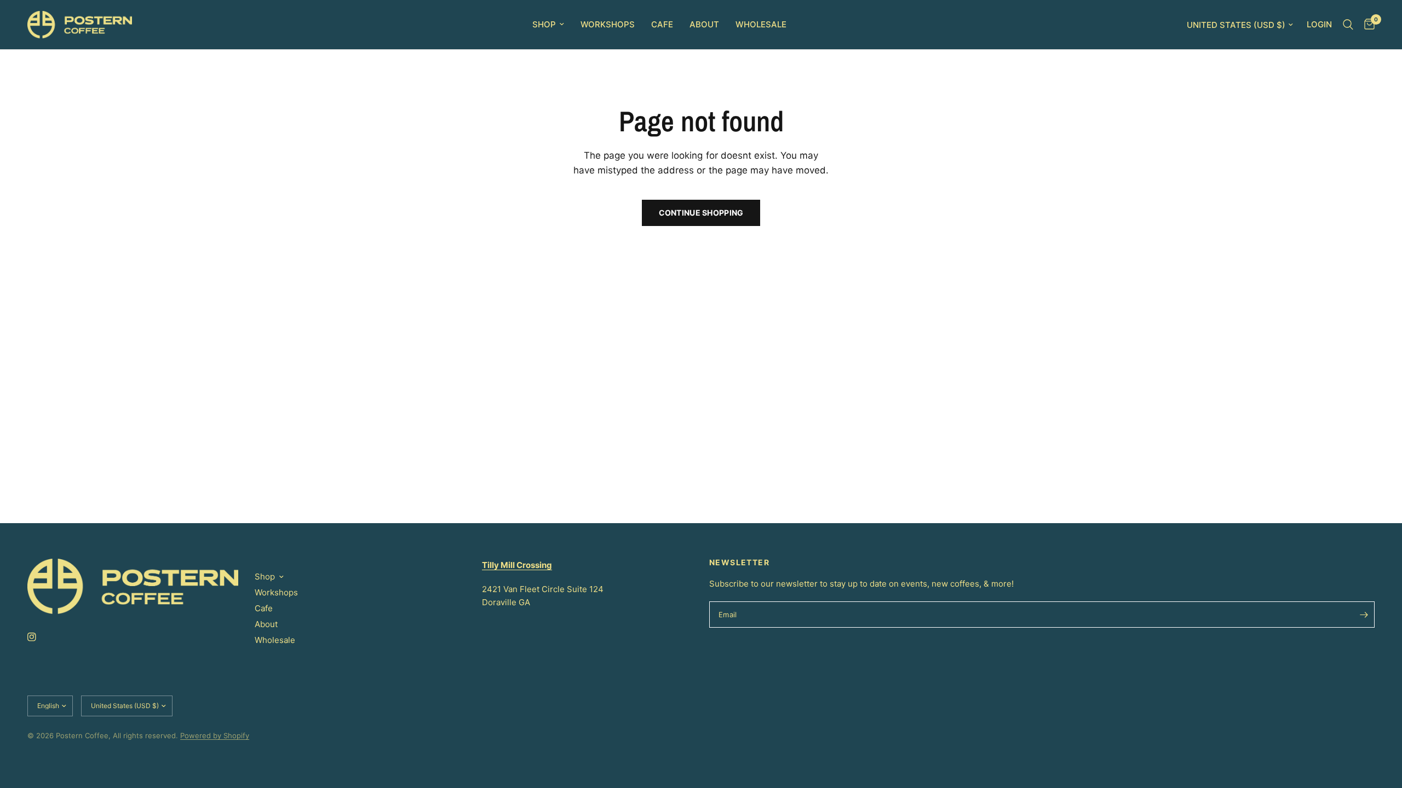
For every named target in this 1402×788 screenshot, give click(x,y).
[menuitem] (548, 25)
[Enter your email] (1364, 614)
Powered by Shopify (214, 735)
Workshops (608, 24)
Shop (544, 24)
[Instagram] (39, 637)
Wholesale (761, 24)
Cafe (662, 24)
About (704, 24)
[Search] (1348, 24)
